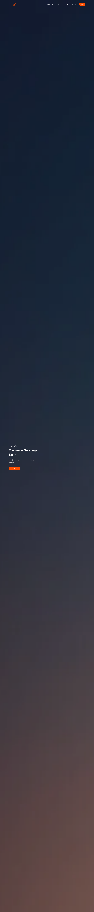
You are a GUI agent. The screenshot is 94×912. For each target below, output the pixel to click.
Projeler (68, 4)
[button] (82, 4)
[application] (53, 4)
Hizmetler (59, 4)
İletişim (74, 4)
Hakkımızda (50, 4)
